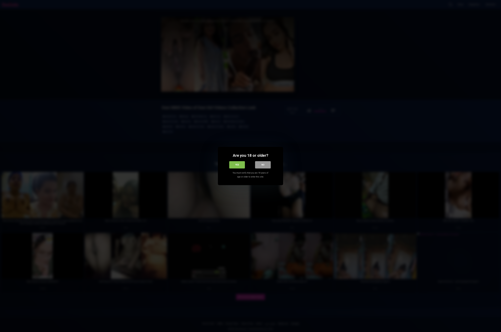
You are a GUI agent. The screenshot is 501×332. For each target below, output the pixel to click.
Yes (237, 165)
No (262, 165)
